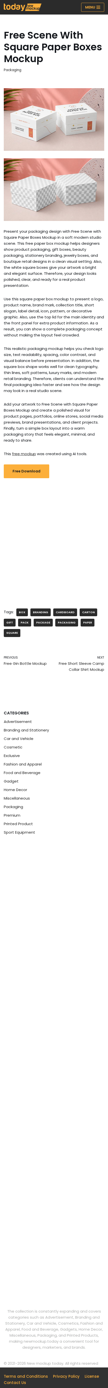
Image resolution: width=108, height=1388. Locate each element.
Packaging (12, 70)
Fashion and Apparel (23, 764)
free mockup (24, 453)
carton (88, 612)
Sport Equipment (19, 832)
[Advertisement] (54, 539)
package (43, 622)
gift (9, 622)
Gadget (11, 781)
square (12, 633)
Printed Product (18, 823)
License (92, 1376)
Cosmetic (13, 747)
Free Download (26, 471)
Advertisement (18, 721)
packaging (67, 622)
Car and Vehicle (18, 738)
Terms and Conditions (26, 1376)
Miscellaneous (17, 798)
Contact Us (15, 1382)
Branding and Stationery (26, 730)
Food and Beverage (22, 772)
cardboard (65, 612)
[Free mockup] (22, 7)
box (22, 612)
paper (87, 622)
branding (40, 612)
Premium (12, 815)
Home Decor (15, 789)
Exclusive (12, 755)
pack (25, 622)
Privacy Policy (66, 1376)
